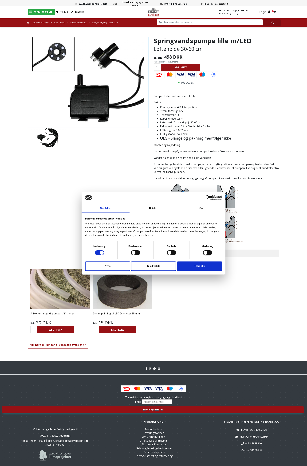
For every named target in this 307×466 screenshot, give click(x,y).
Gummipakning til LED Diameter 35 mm (116, 313)
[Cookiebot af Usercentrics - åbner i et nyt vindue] (208, 197)
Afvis (107, 266)
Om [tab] (201, 208)
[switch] (135, 252)
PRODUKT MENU (43, 12)
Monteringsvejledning (167, 145)
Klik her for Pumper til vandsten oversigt (56, 345)
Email (138, 401)
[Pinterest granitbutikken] (155, 368)
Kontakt (79, 11)
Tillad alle (199, 266)
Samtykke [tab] (105, 208)
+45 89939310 (253, 443)
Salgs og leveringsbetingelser (154, 448)
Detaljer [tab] (153, 208)
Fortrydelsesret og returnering (154, 456)
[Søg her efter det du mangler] (272, 22)
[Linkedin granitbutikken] (159, 368)
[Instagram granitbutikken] (151, 368)
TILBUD (64, 11)
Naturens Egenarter (154, 444)
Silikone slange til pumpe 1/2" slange (52, 313)
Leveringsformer (153, 433)
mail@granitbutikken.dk (254, 436)
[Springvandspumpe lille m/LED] (88, 82)
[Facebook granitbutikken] (147, 368)
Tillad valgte (153, 266)
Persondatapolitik (154, 452)
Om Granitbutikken (153, 437)
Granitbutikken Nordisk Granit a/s (251, 422)
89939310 (223, 4)
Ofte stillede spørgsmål (153, 440)
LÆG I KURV (180, 67)
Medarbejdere (153, 429)
